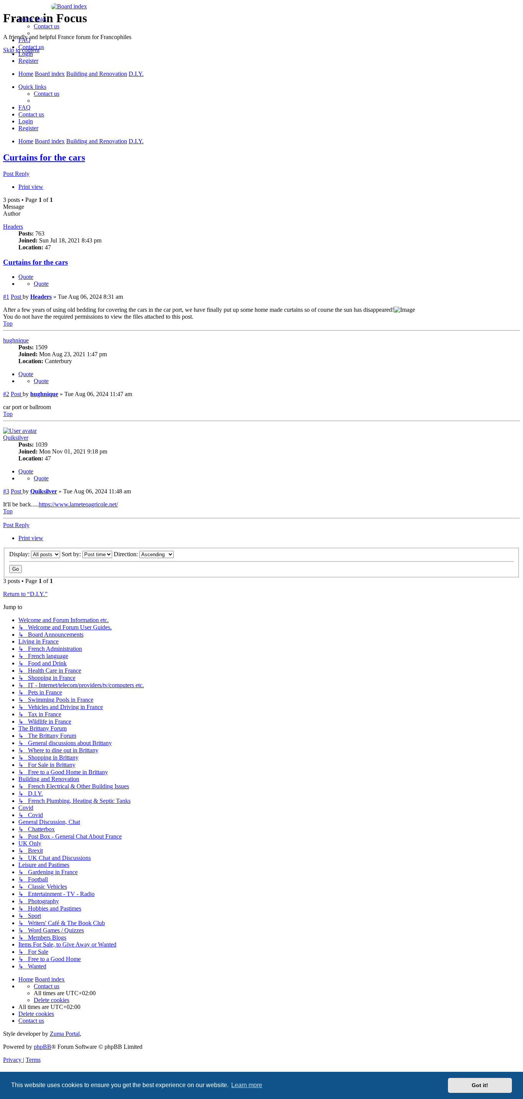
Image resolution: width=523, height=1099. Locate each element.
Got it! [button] (480, 1085)
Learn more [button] (246, 1085)
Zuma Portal (65, 1033)
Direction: (126, 554)
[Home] (261, 6)
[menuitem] (46, 26)
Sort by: (72, 554)
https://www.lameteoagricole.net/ (78, 504)
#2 (6, 394)
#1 (6, 296)
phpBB (42, 1046)
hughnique (16, 340)
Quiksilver (15, 437)
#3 (6, 491)
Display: (20, 554)
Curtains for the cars (44, 157)
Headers (13, 226)
